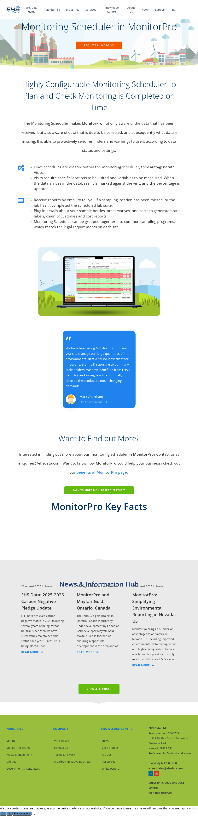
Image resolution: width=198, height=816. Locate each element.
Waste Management (19, 754)
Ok (3, 813)
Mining (10, 741)
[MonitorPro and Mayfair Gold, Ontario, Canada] (99, 619)
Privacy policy (22, 813)
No (9, 813)
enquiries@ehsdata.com (167, 768)
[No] (33, 814)
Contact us (61, 747)
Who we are (61, 741)
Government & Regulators (23, 768)
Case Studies (110, 747)
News (105, 741)
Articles (107, 754)
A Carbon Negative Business (72, 761)
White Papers (110, 768)
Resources (108, 761)
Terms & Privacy (64, 754)
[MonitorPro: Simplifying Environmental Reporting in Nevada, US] (154, 626)
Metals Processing (18, 747)
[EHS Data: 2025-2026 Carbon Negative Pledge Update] (43, 619)
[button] (99, 45)
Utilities (11, 761)
